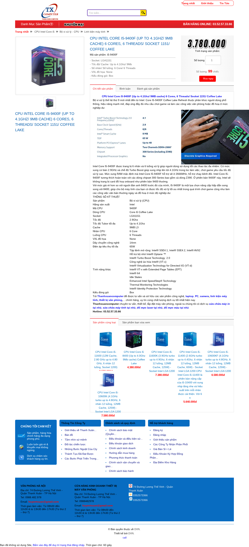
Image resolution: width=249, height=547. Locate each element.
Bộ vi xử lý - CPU (69, 31)
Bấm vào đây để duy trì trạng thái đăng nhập (58, 545)
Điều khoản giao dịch (121, 443)
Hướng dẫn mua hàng (122, 452)
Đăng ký (158, 430)
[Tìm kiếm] (143, 13)
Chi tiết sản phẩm (103, 88)
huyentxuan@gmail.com (43, 501)
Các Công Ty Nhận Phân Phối (170, 444)
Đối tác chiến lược (75, 444)
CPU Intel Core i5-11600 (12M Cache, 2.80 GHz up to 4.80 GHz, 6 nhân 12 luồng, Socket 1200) (105, 359)
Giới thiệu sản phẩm (165, 439)
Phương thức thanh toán (123, 457)
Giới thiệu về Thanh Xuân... (80, 430)
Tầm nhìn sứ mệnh (76, 439)
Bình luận (125, 88)
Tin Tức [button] (224, 3)
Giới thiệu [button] (207, 3)
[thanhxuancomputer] (49, 5)
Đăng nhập (159, 434)
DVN (137, 529)
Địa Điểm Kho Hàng (164, 462)
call (125, 537)
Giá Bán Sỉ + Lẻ (162, 449)
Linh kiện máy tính (94, 31)
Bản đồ (69, 434)
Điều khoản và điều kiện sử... (126, 438)
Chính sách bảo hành (121, 470)
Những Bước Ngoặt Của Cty (81, 449)
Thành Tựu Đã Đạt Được (79, 453)
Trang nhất (188, 3)
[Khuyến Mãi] (74, 24)
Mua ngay (207, 78)
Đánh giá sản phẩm (148, 88)
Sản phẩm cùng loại (104, 322)
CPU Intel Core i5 (44, 31)
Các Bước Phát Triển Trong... (81, 458)
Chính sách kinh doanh (122, 448)
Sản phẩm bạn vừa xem (136, 322)
